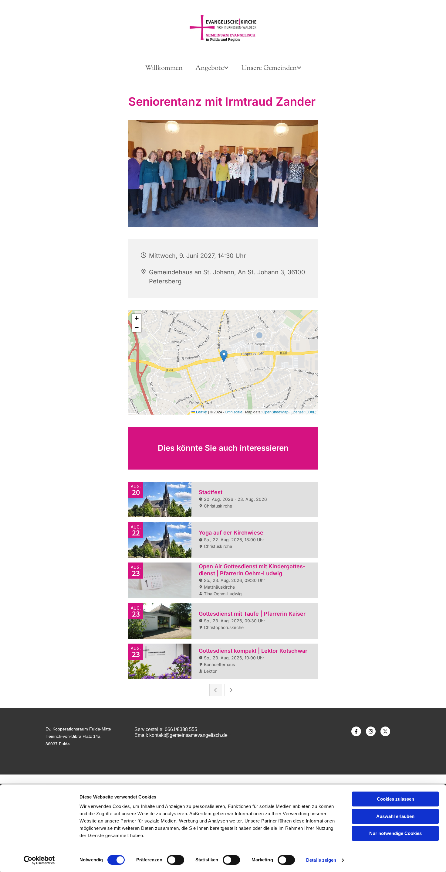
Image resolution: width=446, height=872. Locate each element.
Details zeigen (321, 860)
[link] (212, 68)
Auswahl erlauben (395, 816)
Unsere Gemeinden (269, 68)
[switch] (175, 860)
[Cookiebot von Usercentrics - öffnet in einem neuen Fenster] (39, 860)
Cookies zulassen (395, 799)
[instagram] (371, 731)
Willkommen (164, 68)
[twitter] (385, 731)
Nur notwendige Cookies (395, 833)
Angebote (209, 68)
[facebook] (356, 731)
